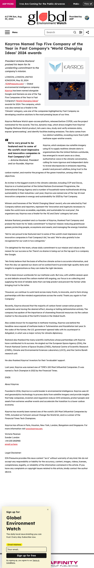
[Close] (48, 509)
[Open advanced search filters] (81, 32)
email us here (11, 444)
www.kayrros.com (34, 428)
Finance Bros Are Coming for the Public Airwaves (37, 3)
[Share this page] (87, 32)
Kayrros (8, 90)
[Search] (75, 32)
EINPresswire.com (14, 84)
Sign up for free (26, 555)
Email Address (14, 544)
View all (88, 4)
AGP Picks (7, 4)
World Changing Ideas (27, 101)
